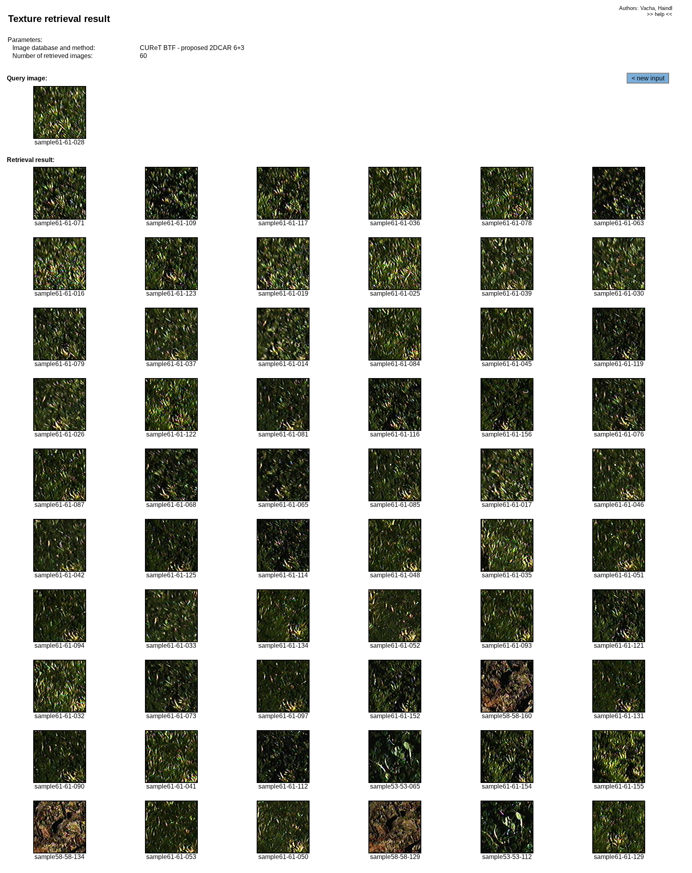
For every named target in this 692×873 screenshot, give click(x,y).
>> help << (659, 14)
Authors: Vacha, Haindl (645, 8)
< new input (648, 78)
